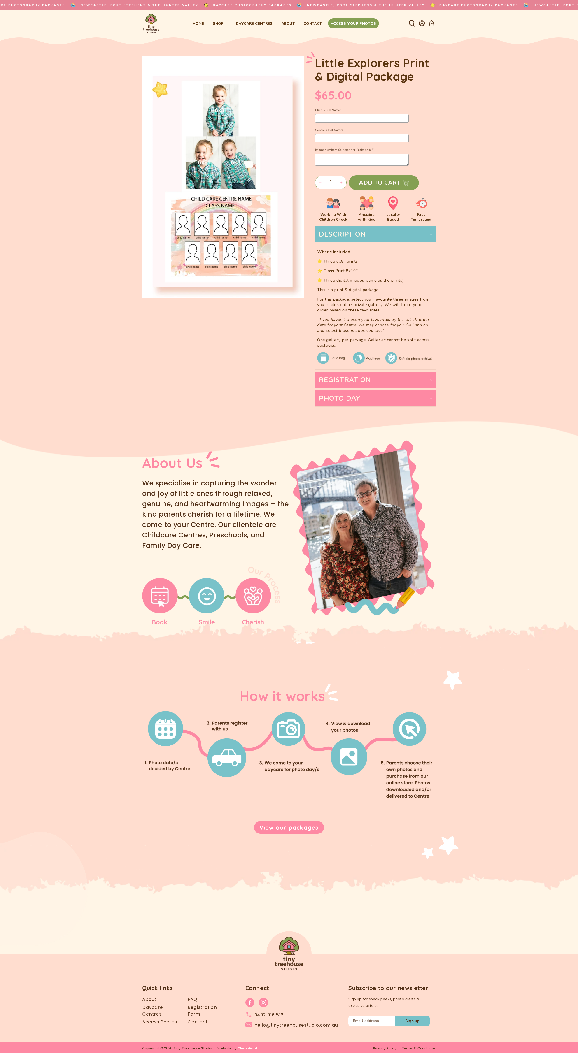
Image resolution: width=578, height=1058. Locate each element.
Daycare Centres (152, 1010)
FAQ (192, 999)
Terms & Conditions (419, 1048)
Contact (197, 1022)
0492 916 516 (269, 1015)
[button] (412, 23)
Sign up (412, 1020)
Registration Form (202, 1010)
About (149, 999)
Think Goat (248, 1048)
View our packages (289, 827)
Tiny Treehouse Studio (193, 1048)
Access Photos (159, 1022)
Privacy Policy (384, 1048)
